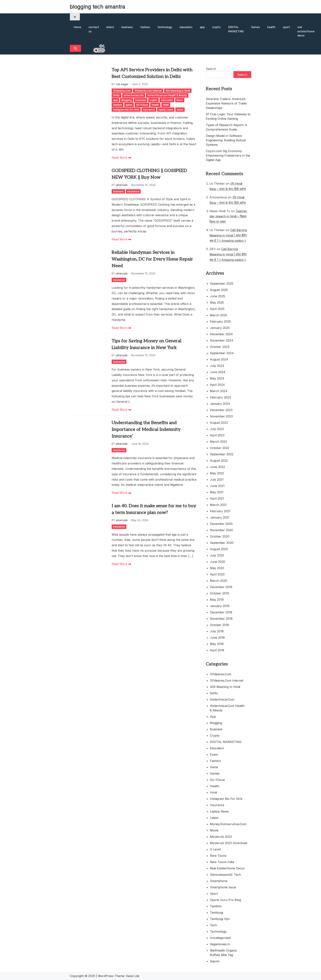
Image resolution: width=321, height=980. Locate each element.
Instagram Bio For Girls (126, 109)
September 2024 (222, 353)
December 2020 (221, 524)
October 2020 (219, 536)
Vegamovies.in (220, 944)
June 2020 (217, 562)
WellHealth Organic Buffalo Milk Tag (223, 953)
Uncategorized (220, 938)
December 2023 (221, 410)
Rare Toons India (222, 862)
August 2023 (219, 422)
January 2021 (219, 517)
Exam (180, 100)
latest (110, 27)
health (271, 27)
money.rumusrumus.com (228, 824)
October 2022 (219, 448)
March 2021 (218, 505)
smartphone (219, 881)
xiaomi (214, 961)
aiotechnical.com (134, 95)
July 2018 (217, 631)
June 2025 (217, 296)
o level (215, 849)
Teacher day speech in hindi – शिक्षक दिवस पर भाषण (228, 216)
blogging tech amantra (97, 7)
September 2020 (222, 543)
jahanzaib (122, 184)
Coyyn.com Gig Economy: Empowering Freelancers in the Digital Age (228, 155)
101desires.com (122, 90)
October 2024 (220, 347)
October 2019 (219, 593)
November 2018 (221, 618)
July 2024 (217, 366)
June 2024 (217, 372)
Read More (120, 157)
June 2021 (217, 486)
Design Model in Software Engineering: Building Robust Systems (226, 140)
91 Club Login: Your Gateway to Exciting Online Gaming (228, 116)
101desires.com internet (148, 90)
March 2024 (218, 391)
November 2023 (221, 416)
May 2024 (217, 378)
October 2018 (219, 625)
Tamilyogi (216, 912)
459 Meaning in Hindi (178, 90)
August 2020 (219, 549)
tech (213, 925)
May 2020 (217, 568)
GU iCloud (142, 104)
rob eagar (122, 84)
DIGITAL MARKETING (236, 29)
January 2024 (220, 403)
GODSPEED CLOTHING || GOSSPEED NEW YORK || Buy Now (149, 174)
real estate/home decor (305, 31)
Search (211, 69)
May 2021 (216, 492)
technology (165, 27)
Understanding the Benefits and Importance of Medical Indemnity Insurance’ (146, 429)
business (127, 27)
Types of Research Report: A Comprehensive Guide (226, 127)
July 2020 (217, 555)
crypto (216, 27)
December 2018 (221, 612)
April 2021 (217, 498)
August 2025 (219, 290)
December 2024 (221, 334)
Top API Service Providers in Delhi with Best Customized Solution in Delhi (152, 73)
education (186, 27)
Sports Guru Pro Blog (225, 900)
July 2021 (216, 479)
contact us (94, 29)
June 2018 (217, 637)
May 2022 (217, 473)
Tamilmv (216, 906)
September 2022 (221, 454)
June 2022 (217, 467)
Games (255, 27)
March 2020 (218, 580)
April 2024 (217, 385)
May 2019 (217, 599)
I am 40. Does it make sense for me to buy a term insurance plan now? (154, 509)
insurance (149, 109)
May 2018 (217, 644)
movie (214, 830)
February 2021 (220, 511)
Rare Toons (218, 855)
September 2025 (221, 283)
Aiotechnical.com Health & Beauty (167, 95)
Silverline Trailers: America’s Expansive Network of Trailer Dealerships (226, 103)
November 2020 (221, 530)
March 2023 (218, 441)
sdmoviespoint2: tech (225, 874)
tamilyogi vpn (220, 919)
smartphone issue (223, 887)
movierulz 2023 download (228, 843)
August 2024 (219, 359)
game (129, 104)
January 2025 (220, 328)
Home (77, 27)
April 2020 (217, 574)
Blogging (126, 100)
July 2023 (217, 429)
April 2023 (217, 435)
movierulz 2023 (221, 837)
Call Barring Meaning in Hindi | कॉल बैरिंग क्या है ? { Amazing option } (228, 235)
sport (286, 27)
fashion (145, 27)
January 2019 (219, 606)
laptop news (166, 109)
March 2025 (218, 315)
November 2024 (221, 340)
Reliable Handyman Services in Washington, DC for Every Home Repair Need (152, 259)
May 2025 (217, 302)
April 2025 (217, 309)
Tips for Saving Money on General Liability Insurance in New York (146, 344)
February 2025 (220, 321)
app (202, 27)
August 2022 (219, 460)
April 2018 (217, 650)
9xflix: (116, 95)
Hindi (166, 104)
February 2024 (220, 397)
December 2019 (221, 587)
